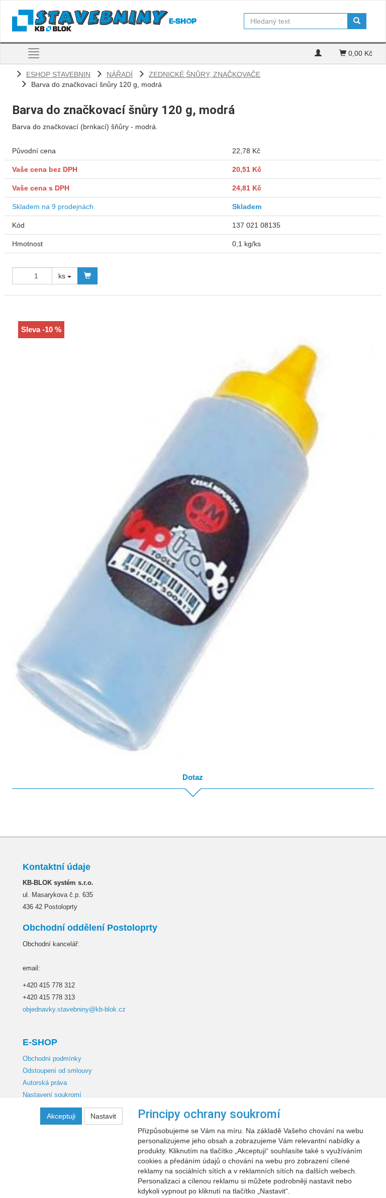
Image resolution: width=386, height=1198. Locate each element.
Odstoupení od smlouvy (57, 1070)
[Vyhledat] (356, 21)
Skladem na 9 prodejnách (52, 207)
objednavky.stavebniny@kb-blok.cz (74, 1009)
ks (62, 276)
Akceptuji (61, 1116)
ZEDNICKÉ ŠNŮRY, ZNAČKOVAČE (204, 74)
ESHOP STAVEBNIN (58, 74)
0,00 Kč (359, 53)
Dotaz (192, 777)
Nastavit (103, 1116)
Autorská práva (45, 1082)
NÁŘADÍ (120, 74)
